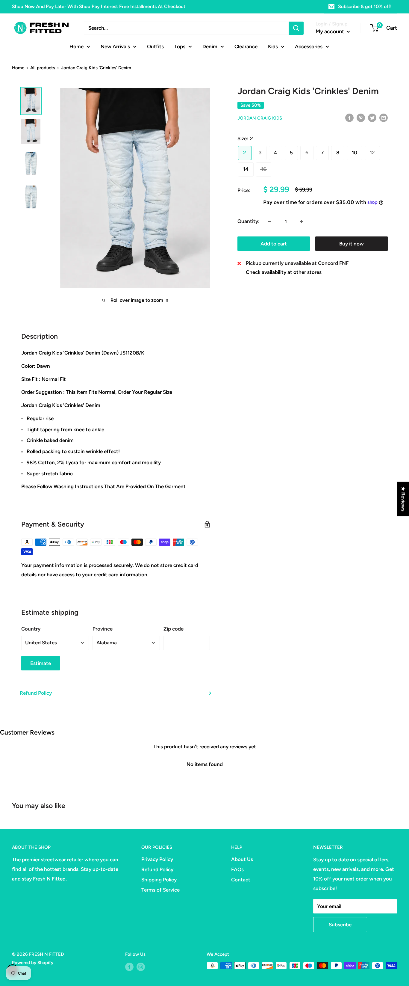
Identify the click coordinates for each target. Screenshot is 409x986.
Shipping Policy (159, 880)
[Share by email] (383, 117)
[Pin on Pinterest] (361, 117)
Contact (240, 880)
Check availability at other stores (284, 272)
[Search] (296, 28)
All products (42, 67)
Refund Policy (36, 693)
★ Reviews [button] (403, 498)
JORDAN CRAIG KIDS (259, 118)
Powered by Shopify (32, 962)
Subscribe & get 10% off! (365, 6)
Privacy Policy (157, 859)
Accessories (308, 46)
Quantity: (248, 221)
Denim (209, 46)
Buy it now (351, 244)
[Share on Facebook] (349, 117)
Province (103, 629)
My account (330, 31)
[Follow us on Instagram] (141, 966)
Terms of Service (160, 890)
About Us (242, 859)
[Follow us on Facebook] (129, 966)
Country (30, 629)
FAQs (237, 869)
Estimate (40, 663)
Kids (273, 46)
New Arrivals (115, 46)
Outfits (155, 46)
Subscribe (340, 925)
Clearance (245, 46)
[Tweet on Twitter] (372, 117)
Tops (179, 46)
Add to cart (273, 244)
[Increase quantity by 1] (301, 221)
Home (76, 46)
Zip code (173, 629)
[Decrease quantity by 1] (269, 221)
